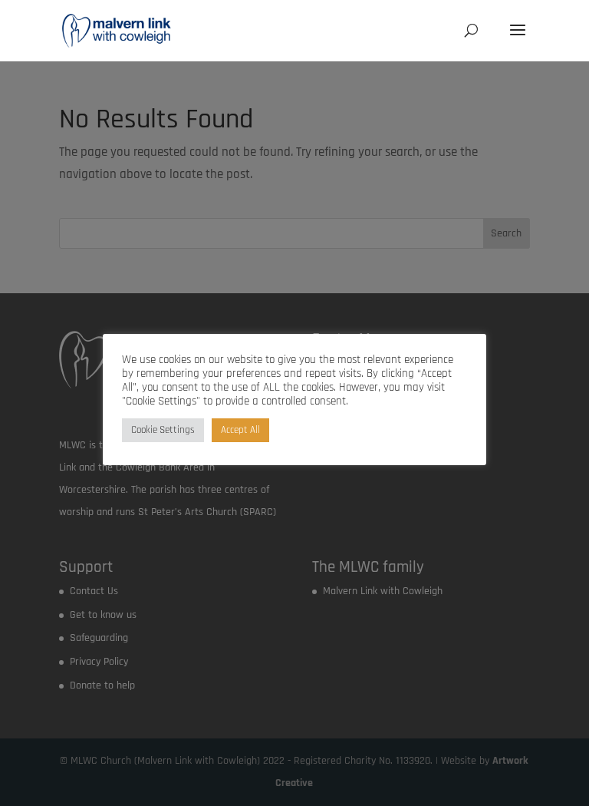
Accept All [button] (240, 430)
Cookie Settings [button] (163, 430)
